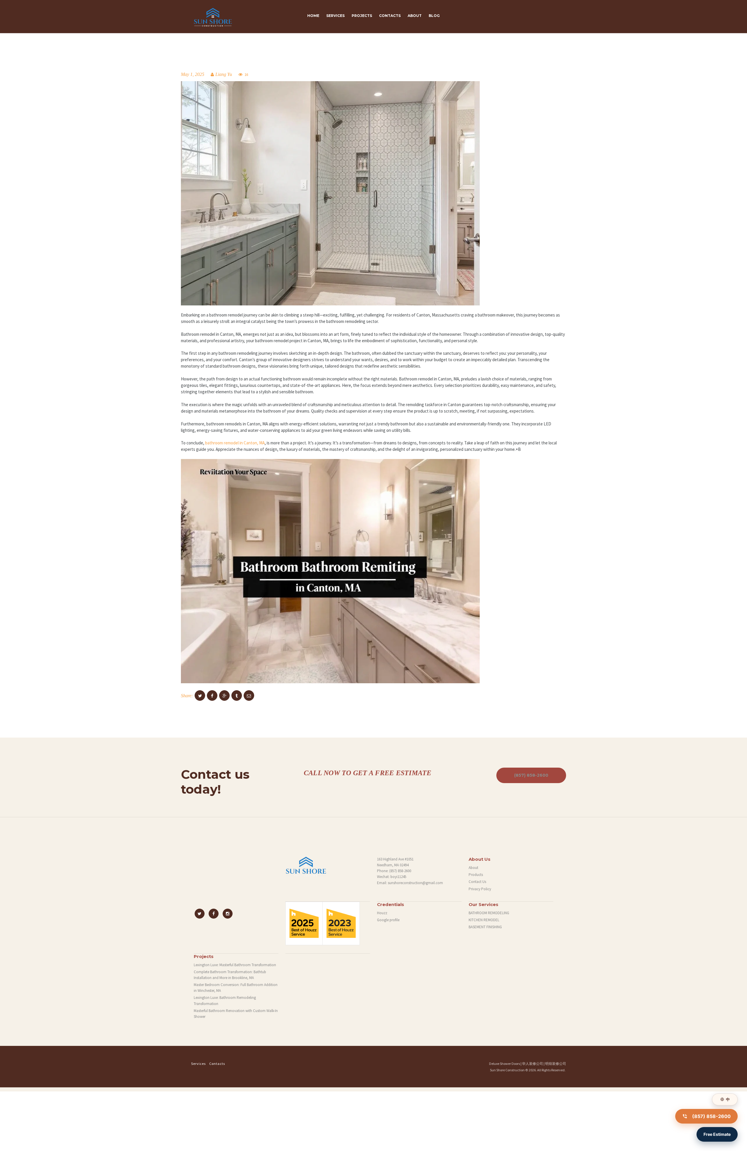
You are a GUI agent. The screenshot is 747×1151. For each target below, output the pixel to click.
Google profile (388, 919)
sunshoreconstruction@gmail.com (415, 882)
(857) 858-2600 (531, 775)
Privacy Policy (480, 888)
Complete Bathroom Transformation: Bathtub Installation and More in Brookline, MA (230, 974)
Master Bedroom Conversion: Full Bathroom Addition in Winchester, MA (235, 987)
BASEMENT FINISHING (485, 926)
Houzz (382, 912)
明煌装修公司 (555, 1063)
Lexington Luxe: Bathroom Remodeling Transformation (225, 1000)
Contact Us (477, 881)
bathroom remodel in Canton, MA (235, 443)
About (473, 867)
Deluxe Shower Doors (504, 1063)
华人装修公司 (532, 1063)
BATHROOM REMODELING (489, 912)
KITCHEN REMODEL (484, 919)
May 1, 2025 (192, 74)
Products (476, 874)
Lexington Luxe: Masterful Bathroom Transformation (235, 964)
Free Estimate (717, 1134)
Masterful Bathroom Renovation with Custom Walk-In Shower (236, 1013)
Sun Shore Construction (507, 1070)
